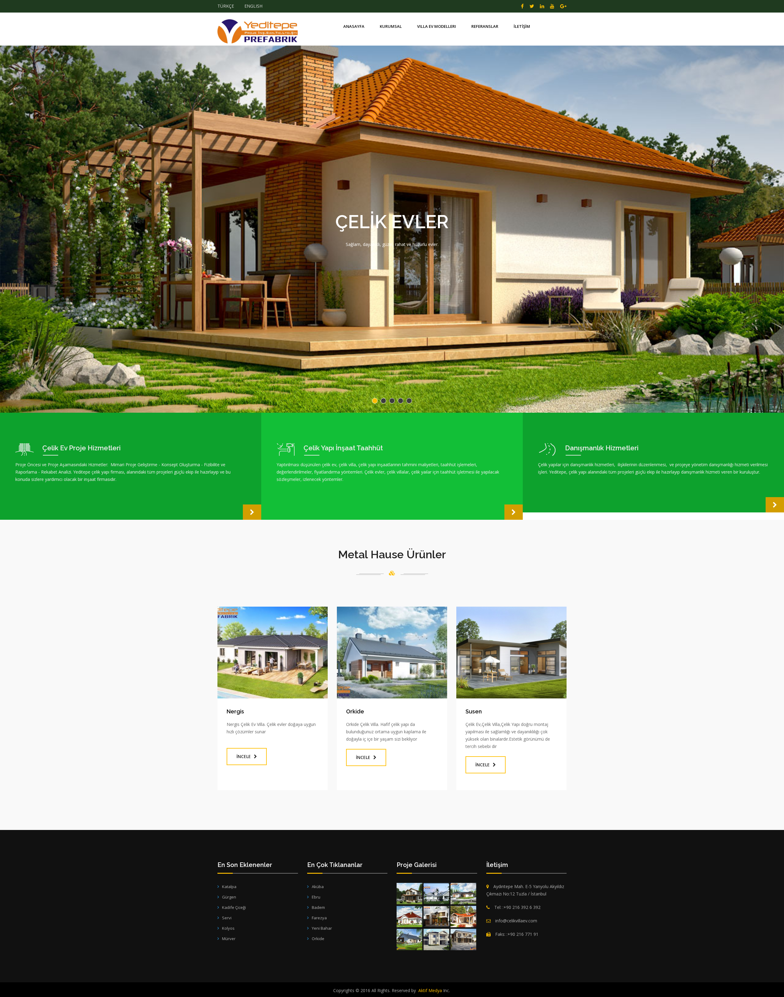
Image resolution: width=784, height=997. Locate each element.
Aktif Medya (430, 990)
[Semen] (436, 916)
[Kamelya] (436, 939)
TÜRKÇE (225, 6)
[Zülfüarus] (463, 916)
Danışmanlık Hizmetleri (602, 448)
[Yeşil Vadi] (409, 939)
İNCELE (243, 756)
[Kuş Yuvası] (463, 939)
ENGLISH (253, 6)
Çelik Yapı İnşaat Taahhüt (343, 448)
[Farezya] (436, 893)
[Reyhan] (409, 916)
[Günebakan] (409, 893)
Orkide (355, 711)
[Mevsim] (463, 893)
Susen (474, 711)
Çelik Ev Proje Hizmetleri (81, 448)
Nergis (235, 711)
